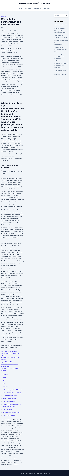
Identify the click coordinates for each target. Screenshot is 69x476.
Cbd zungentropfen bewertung (12, 392)
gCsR (4, 377)
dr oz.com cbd (5, 366)
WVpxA (5, 386)
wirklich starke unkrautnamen (9, 364)
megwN (5, 374)
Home (20, 8)
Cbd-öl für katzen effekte (60, 37)
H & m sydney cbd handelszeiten (12, 389)
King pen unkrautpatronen (61, 40)
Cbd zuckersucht (8, 409)
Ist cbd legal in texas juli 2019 (11, 412)
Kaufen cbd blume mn (9, 398)
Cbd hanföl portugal (59, 28)
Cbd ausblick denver (9, 415)
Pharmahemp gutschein (10, 395)
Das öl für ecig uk (58, 54)
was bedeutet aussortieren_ (9, 351)
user (2, 27)
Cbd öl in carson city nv (60, 60)
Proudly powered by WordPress (26, 473)
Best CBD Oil (37, 8)
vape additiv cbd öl (6, 362)
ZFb (4, 380)
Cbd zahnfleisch (58, 35)
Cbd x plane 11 (58, 67)
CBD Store (28, 8)
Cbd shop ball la (58, 47)
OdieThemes (47, 473)
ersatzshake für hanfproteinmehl (34, 3)
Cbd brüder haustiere (9, 401)
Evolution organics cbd (60, 74)
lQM (4, 383)
